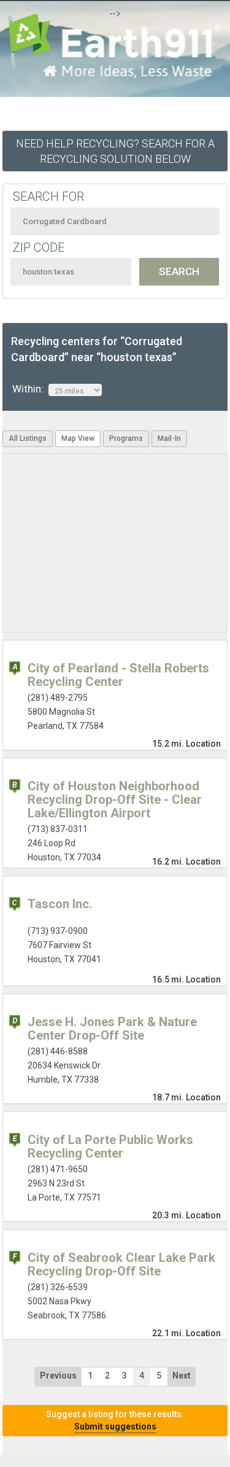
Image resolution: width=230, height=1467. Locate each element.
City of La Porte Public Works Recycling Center (110, 1146)
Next (181, 1375)
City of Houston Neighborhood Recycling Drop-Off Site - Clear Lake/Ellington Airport (115, 799)
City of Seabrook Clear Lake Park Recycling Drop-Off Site (121, 1264)
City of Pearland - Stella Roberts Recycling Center (118, 675)
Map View (77, 438)
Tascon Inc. (60, 904)
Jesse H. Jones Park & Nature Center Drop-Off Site (112, 1028)
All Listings (28, 438)
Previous (58, 1375)
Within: (30, 389)
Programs (126, 438)
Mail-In (169, 438)
